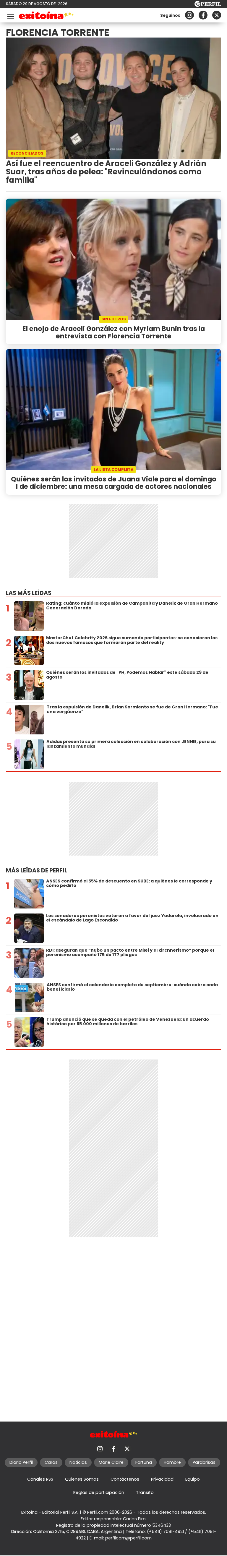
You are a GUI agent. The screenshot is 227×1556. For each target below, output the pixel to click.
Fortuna (143, 1462)
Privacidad (162, 1479)
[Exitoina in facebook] (203, 15)
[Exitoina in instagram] (189, 15)
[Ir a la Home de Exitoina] (46, 16)
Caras (51, 1462)
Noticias (78, 1462)
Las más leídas (28, 593)
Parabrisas (204, 1462)
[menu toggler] (10, 15)
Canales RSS (40, 1479)
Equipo (192, 1479)
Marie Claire (111, 1462)
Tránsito (145, 1492)
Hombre (172, 1462)
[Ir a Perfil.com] (207, 5)
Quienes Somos (82, 1479)
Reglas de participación (98, 1492)
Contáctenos (125, 1479)
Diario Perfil (21, 1462)
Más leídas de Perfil (36, 870)
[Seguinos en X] (216, 15)
